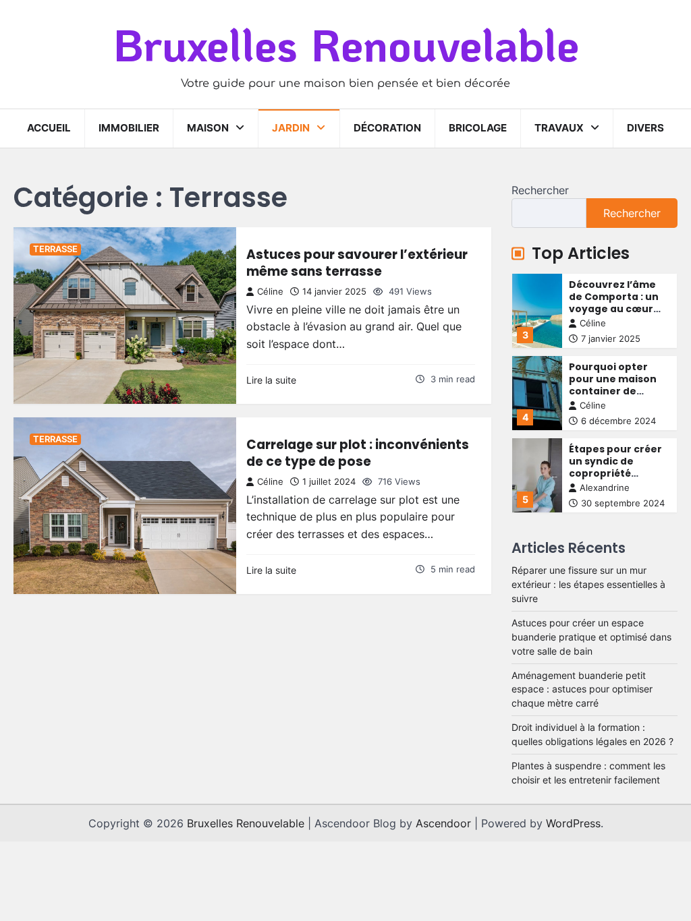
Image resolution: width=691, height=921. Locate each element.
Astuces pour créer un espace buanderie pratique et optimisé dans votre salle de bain (591, 637)
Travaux (559, 127)
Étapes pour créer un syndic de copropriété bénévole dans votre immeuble (615, 473)
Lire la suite (271, 380)
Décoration (387, 127)
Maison (208, 127)
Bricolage (478, 127)
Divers (645, 127)
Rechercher (540, 190)
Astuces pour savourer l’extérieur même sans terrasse (357, 262)
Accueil (49, 127)
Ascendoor (443, 823)
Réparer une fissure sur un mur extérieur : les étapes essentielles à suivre (588, 584)
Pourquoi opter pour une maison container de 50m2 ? (613, 385)
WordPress (573, 823)
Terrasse (55, 249)
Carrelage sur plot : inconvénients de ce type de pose (357, 453)
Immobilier (129, 127)
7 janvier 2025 (610, 339)
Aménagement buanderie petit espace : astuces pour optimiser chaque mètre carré (582, 689)
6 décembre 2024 (618, 421)
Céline (270, 292)
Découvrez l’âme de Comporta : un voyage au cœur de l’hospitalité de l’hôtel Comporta (615, 309)
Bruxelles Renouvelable (346, 44)
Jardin (291, 127)
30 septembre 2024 (623, 503)
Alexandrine (605, 488)
